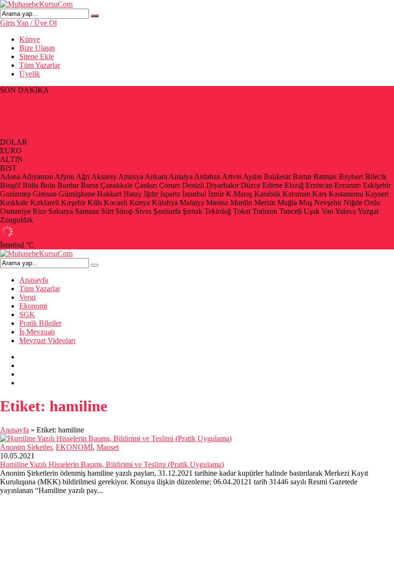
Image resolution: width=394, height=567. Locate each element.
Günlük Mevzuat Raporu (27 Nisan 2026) (63, 125)
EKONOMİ (74, 447)
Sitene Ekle (36, 56)
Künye (29, 39)
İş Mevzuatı (37, 332)
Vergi (27, 297)
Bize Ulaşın (37, 48)
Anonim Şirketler (26, 447)
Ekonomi (33, 306)
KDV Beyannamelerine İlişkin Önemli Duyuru (71, 107)
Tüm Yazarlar (39, 65)
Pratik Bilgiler (40, 323)
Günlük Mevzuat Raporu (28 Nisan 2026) (63, 116)
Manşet (108, 447)
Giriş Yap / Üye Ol (28, 23)
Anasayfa (33, 280)
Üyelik (29, 74)
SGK (27, 314)
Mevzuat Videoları (47, 340)
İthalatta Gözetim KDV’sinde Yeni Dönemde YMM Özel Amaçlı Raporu (110, 99)
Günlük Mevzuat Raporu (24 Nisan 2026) (63, 133)
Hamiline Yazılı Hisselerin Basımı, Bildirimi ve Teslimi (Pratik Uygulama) (112, 464)
